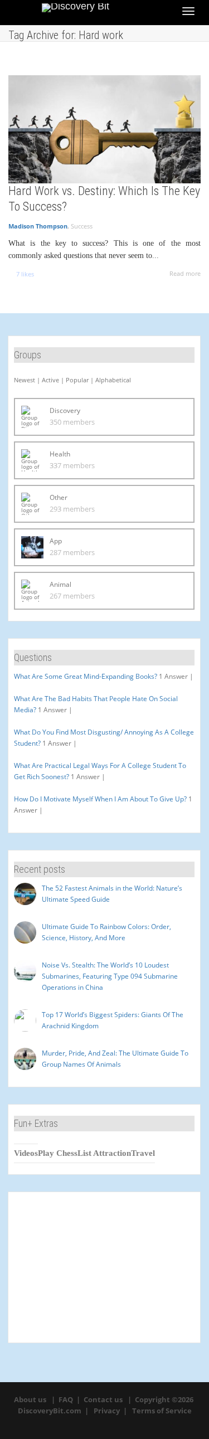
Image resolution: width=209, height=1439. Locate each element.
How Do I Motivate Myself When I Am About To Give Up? (100, 799)
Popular (77, 380)
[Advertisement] (104, 1267)
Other (58, 497)
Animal (60, 584)
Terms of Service (162, 1411)
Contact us (103, 1399)
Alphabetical (113, 380)
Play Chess (57, 1153)
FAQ (66, 1399)
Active (50, 380)
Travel (143, 1153)
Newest (24, 380)
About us (30, 1399)
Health (60, 454)
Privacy (107, 1411)
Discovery (65, 410)
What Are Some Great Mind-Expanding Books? (85, 676)
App (56, 541)
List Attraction (104, 1153)
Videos (26, 1153)
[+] (104, 129)
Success (82, 226)
